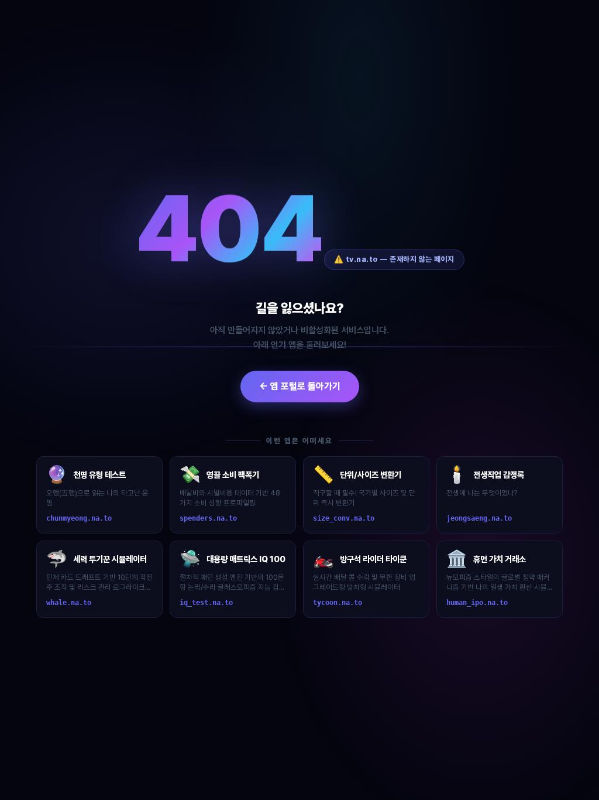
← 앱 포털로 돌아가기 (299, 386)
